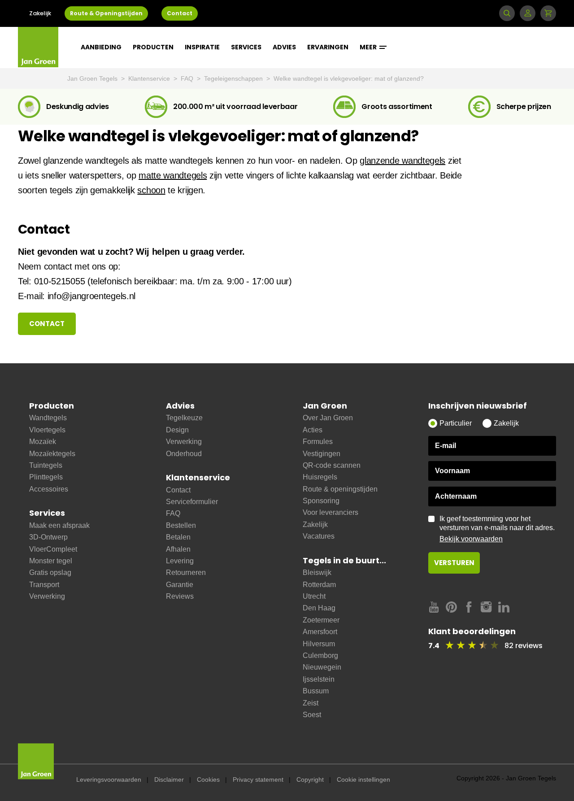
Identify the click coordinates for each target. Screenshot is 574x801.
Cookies (208, 779)
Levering (180, 561)
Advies (284, 47)
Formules (318, 441)
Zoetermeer (321, 620)
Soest (312, 714)
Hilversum (319, 644)
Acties (312, 430)
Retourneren (186, 572)
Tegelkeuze (184, 418)
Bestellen (181, 525)
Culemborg (320, 655)
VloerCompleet (53, 549)
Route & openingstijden (340, 489)
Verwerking (47, 596)
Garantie (179, 584)
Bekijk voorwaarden (471, 539)
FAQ (188, 78)
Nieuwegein (322, 667)
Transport (44, 584)
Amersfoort (320, 632)
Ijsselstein (319, 679)
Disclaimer (169, 779)
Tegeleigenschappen (234, 78)
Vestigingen (321, 453)
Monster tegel (50, 561)
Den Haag (319, 608)
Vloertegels (47, 430)
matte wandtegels (173, 175)
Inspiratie (202, 47)
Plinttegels (46, 477)
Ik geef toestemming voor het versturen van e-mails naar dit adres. (497, 529)
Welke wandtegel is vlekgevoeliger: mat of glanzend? (349, 78)
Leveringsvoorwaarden (108, 779)
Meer (369, 47)
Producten (153, 47)
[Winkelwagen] (548, 13)
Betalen (178, 537)
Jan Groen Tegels (93, 78)
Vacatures (319, 536)
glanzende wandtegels (402, 160)
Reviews (180, 596)
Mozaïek (42, 441)
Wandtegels (48, 418)
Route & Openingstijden (106, 13)
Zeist (310, 703)
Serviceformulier (192, 501)
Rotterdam (319, 584)
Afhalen (178, 549)
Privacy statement (258, 779)
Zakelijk (40, 13)
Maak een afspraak (59, 525)
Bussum (316, 691)
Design (177, 430)
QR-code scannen (332, 465)
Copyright (310, 779)
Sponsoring (321, 501)
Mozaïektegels (52, 453)
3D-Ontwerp (48, 537)
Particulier (455, 423)
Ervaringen (327, 47)
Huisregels (320, 477)
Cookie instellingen (363, 779)
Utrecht (314, 596)
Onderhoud (184, 453)
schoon (151, 190)
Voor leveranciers (330, 512)
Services (246, 47)
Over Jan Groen (328, 418)
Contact (179, 13)
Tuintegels (45, 465)
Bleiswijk (317, 572)
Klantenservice (150, 78)
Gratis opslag (50, 572)
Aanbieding (101, 47)
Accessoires (48, 489)
